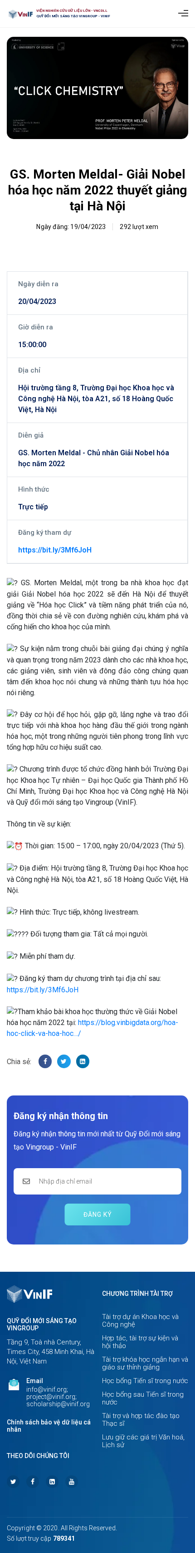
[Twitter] (13, 1481)
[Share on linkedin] (82, 1061)
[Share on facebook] (45, 1061)
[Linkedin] (52, 1481)
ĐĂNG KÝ (97, 1214)
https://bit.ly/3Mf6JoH (55, 550)
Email (34, 1380)
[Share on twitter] (63, 1061)
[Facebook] (32, 1481)
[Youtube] (71, 1481)
